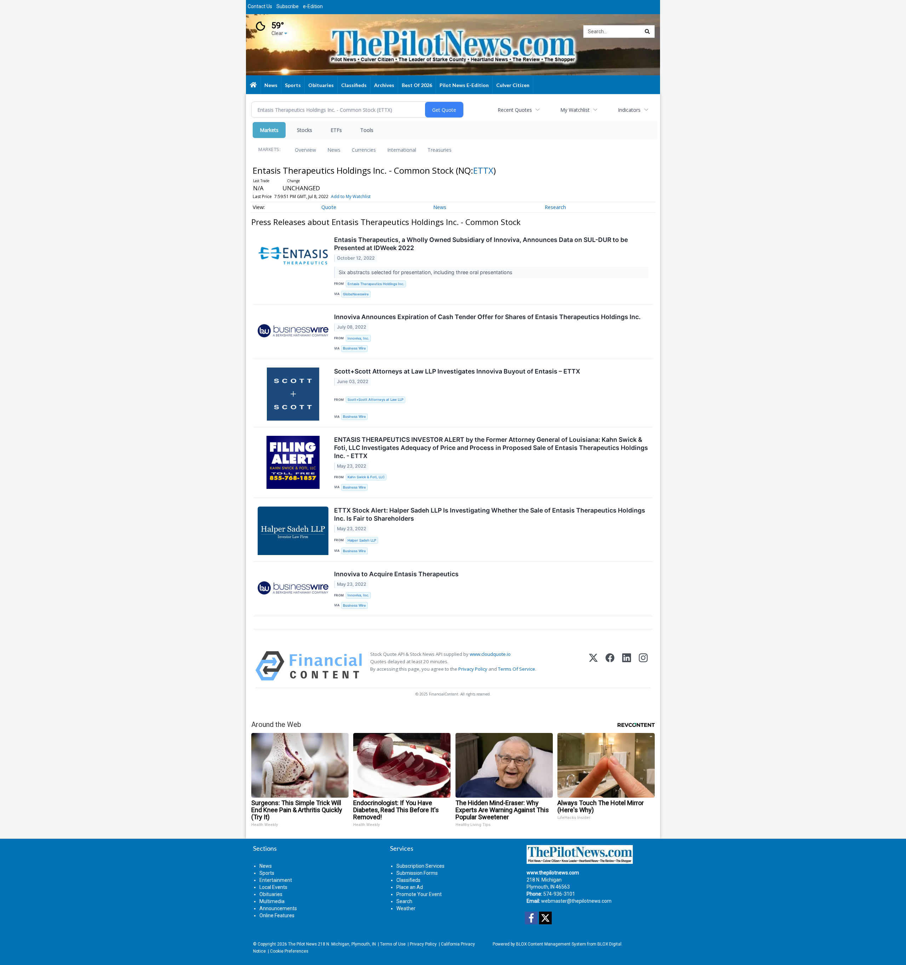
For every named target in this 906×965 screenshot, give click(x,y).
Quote (328, 207)
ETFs (336, 130)
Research (555, 207)
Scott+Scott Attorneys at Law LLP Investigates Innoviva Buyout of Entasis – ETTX (457, 371)
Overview (305, 149)
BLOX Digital (609, 944)
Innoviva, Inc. (358, 338)
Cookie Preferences (289, 951)
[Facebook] (610, 666)
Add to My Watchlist (351, 196)
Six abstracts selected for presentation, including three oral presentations (426, 272)
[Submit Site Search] (647, 31)
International (401, 149)
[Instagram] (643, 666)
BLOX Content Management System (551, 944)
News (333, 149)
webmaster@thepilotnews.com (576, 901)
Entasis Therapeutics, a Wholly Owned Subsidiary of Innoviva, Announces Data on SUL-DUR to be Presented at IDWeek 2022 (481, 244)
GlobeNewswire (356, 294)
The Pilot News (302, 944)
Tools (366, 130)
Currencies (364, 149)
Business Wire (354, 348)
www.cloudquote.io (490, 654)
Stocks (304, 130)
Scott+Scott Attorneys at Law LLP (375, 399)
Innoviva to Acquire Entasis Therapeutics (396, 574)
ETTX (483, 170)
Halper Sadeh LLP (362, 540)
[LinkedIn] (626, 666)
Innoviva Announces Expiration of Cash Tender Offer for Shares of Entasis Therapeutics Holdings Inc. (487, 316)
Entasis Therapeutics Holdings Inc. (376, 284)
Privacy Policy (472, 669)
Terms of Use (393, 944)
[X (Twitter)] (593, 666)
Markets (269, 130)
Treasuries (440, 149)
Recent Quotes (515, 109)
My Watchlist (575, 109)
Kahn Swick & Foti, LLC (366, 477)
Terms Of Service (516, 669)
